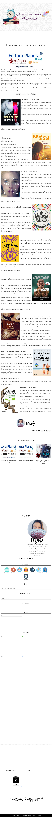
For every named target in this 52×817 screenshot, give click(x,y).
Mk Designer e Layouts (36, 815)
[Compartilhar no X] (44, 431)
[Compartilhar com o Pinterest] (47, 431)
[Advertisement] (26, 36)
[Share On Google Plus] (49, 431)
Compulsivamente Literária (20, 815)
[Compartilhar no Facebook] (42, 431)
